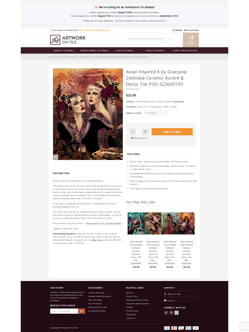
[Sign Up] (81, 311)
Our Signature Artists (96, 311)
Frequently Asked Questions (137, 303)
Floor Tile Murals (155, 50)
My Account (192, 30)
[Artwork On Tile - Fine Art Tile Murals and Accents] (68, 40)
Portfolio (129, 307)
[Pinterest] (171, 313)
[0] (188, 39)
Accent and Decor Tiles (185, 50)
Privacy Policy (132, 296)
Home (51, 57)
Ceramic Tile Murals (64, 50)
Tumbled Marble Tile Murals (94, 50)
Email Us (171, 300)
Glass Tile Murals (124, 50)
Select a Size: (134, 112)
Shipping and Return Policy (137, 300)
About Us (130, 293)
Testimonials (131, 314)
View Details (179, 101)
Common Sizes (132, 311)
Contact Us (130, 318)
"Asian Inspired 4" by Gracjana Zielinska (103, 223)
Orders (178, 30)
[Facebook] (166, 313)
